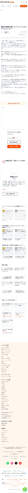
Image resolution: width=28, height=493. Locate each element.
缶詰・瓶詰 (4, 370)
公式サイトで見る (14, 146)
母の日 (3, 434)
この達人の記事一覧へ (10, 193)
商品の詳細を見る (14, 142)
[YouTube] (20, 463)
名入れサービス (5, 401)
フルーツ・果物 (5, 367)
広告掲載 (24, 479)
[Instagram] (12, 463)
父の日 (3, 436)
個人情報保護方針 (15, 479)
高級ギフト (4, 398)
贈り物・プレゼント (6, 381)
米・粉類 (3, 363)
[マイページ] (24, 2)
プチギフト (4, 385)
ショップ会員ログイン (14, 453)
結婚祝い (3, 387)
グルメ (3, 6)
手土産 (3, 383)
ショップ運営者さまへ (19, 451)
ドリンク (3, 372)
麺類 (2, 361)
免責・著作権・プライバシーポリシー (10, 456)
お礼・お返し (4, 390)
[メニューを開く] (26, 2)
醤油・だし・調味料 (6, 358)
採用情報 (20, 479)
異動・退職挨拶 (5, 409)
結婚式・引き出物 (5, 405)
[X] (16, 463)
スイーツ (9, 6)
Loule (4, 189)
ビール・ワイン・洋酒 (6, 376)
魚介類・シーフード (6, 352)
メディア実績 (14, 458)
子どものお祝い (5, 396)
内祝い (3, 403)
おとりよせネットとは (8, 451)
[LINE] (7, 463)
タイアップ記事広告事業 (14, 486)
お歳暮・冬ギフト (5, 441)
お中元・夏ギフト (5, 437)
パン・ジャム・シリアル (7, 360)
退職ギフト (4, 407)
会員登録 (3, 425)
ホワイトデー (4, 432)
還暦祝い (3, 392)
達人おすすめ (23, 6)
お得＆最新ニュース (6, 417)
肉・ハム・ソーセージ (6, 350)
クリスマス (4, 439)
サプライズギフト (5, 399)
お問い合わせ (23, 456)
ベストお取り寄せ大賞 (6, 416)
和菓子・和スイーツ (6, 349)
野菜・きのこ (4, 369)
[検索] (21, 2)
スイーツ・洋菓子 (5, 347)
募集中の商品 (4, 423)
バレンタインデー (5, 430)
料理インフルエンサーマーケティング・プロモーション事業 (14, 484)
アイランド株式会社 (8, 479)
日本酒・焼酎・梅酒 (6, 374)
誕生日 (3, 394)
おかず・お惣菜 (5, 354)
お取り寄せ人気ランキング (7, 412)
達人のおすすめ (5, 414)
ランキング (16, 6)
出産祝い (3, 389)
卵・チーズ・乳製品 (6, 365)
